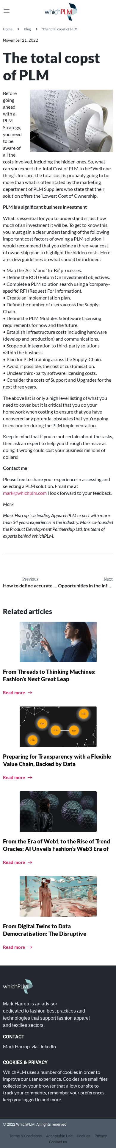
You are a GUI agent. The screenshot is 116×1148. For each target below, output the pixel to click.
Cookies (83, 1136)
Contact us (58, 1142)
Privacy (101, 1136)
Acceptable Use (59, 1136)
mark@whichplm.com (25, 493)
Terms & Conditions (25, 1136)
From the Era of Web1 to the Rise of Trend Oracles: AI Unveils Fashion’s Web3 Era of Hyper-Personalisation (56, 849)
